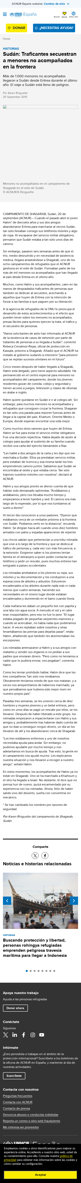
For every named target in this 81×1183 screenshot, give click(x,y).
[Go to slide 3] (36, 972)
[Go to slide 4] (39, 972)
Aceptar (40, 1174)
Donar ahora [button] (15, 1008)
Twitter (5, 1034)
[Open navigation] (5, 14)
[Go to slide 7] (51, 972)
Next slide (74, 901)
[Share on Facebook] (44, 855)
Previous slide (7, 901)
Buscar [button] (57, 16)
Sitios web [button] (73, 16)
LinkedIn (14, 1034)
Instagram (32, 1034)
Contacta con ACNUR (17, 1102)
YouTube (41, 1034)
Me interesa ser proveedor (21, 1127)
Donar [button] (64, 16)
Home (6, 39)
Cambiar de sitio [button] (54, 4)
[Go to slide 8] (55, 972)
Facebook (23, 1034)
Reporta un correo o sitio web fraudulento (31, 1121)
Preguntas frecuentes (17, 1096)
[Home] (23, 14)
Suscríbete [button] (14, 1075)
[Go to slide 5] (43, 972)
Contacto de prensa (16, 1108)
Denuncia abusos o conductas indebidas (30, 1115)
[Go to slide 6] (47, 972)
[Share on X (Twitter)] (35, 855)
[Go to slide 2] (32, 972)
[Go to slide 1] (28, 972)
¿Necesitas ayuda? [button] (56, 27)
